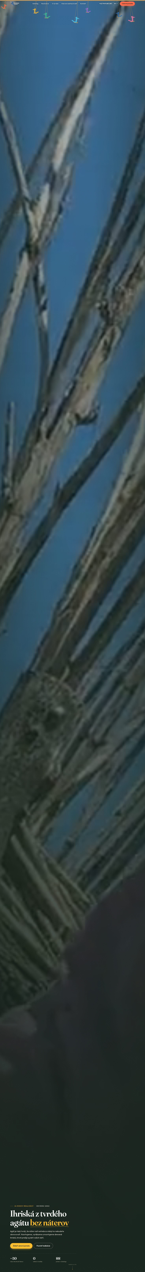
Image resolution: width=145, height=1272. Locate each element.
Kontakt (83, 4)
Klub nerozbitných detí (69, 4)
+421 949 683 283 (105, 4)
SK (116, 4)
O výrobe (55, 4)
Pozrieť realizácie (43, 1246)
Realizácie (45, 4)
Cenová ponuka (127, 4)
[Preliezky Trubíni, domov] (14, 3)
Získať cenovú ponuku (21, 1246)
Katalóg (35, 4)
